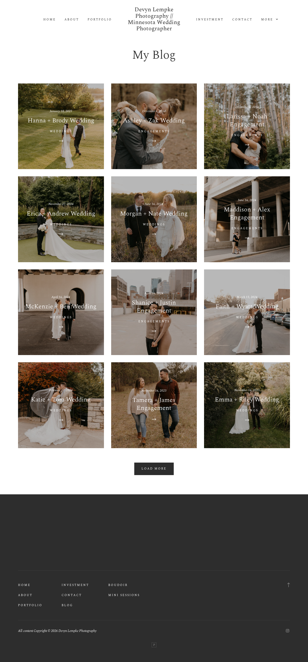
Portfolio (100, 20)
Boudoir (118, 585)
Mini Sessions (124, 595)
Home (49, 20)
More (268, 20)
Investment (210, 20)
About (71, 20)
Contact (242, 20)
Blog (67, 605)
